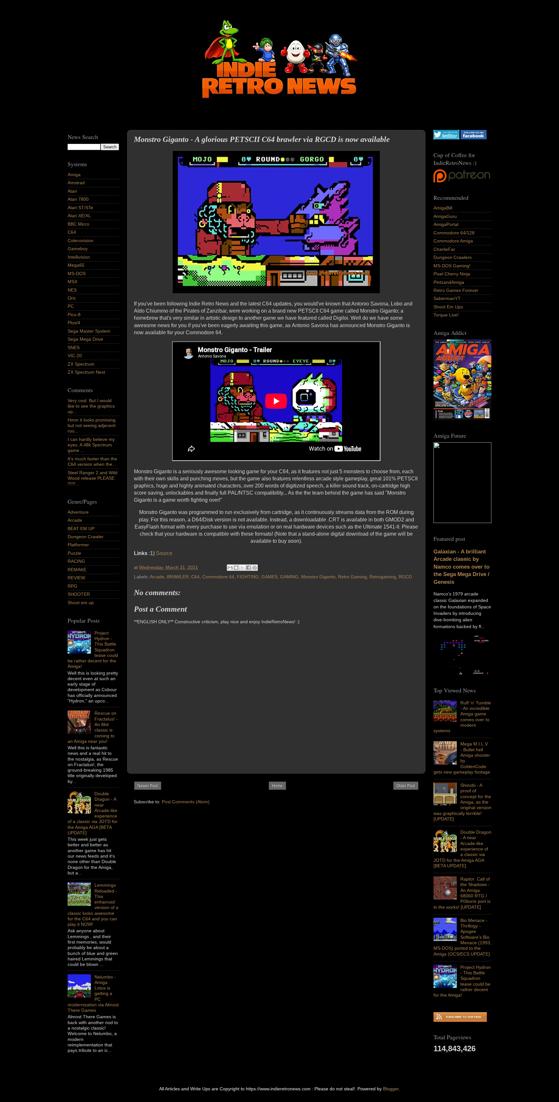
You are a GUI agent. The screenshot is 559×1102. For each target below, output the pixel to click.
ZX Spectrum (81, 364)
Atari (72, 191)
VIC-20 (75, 355)
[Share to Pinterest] (254, 567)
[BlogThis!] (236, 567)
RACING (76, 561)
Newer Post (147, 786)
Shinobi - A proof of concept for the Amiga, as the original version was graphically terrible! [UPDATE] (462, 802)
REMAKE (77, 569)
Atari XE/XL (79, 215)
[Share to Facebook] (248, 567)
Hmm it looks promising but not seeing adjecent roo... (91, 425)
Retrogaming (382, 576)
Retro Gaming (352, 576)
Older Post (406, 786)
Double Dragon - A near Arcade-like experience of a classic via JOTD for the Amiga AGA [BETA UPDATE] (462, 848)
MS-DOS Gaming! (451, 265)
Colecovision (80, 240)
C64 (195, 576)
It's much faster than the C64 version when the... (92, 461)
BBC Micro (78, 224)
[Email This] (230, 567)
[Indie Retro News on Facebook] (474, 137)
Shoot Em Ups (448, 306)
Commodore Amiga (453, 240)
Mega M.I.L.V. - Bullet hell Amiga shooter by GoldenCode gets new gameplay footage (461, 757)
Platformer (78, 544)
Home (277, 786)
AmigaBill (442, 207)
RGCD (405, 576)
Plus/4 (74, 322)
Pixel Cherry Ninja (451, 273)
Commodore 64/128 (454, 232)
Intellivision (79, 257)
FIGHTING (248, 576)
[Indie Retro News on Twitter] (446, 137)
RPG (72, 586)
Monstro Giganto (318, 576)
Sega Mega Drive (85, 339)
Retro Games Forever (455, 290)
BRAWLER (178, 576)
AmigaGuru (445, 216)
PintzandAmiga (448, 282)
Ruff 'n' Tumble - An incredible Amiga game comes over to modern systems (462, 716)
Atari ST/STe (80, 207)
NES (72, 290)
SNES (74, 347)
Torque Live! (446, 314)
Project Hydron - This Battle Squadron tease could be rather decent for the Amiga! (462, 981)
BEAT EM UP (81, 528)
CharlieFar (444, 249)
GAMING (289, 576)
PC (71, 306)
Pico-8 (74, 314)
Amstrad (76, 182)
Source (164, 553)
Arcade (157, 576)
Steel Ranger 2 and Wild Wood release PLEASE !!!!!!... (92, 478)
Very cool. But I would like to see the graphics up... (91, 406)
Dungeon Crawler (86, 536)
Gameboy (78, 248)
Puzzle (74, 553)
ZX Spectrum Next (86, 372)
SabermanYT (447, 298)
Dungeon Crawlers (452, 257)
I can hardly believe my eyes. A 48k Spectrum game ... (91, 445)
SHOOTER (79, 594)
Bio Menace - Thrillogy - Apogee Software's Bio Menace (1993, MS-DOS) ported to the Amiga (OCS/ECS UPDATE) (462, 937)
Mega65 (76, 265)
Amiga (74, 174)
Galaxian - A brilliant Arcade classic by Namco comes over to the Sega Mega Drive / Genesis (461, 567)
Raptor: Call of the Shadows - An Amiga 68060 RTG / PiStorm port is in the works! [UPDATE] (461, 892)
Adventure (78, 512)
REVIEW (76, 577)
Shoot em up (81, 602)
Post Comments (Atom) (186, 801)
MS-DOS (77, 273)
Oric (72, 298)
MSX (72, 281)
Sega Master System (89, 331)
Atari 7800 (78, 199)
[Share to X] (242, 567)
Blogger (391, 1088)
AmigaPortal (445, 224)
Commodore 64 (218, 576)
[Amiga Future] (462, 418)
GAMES (269, 576)
